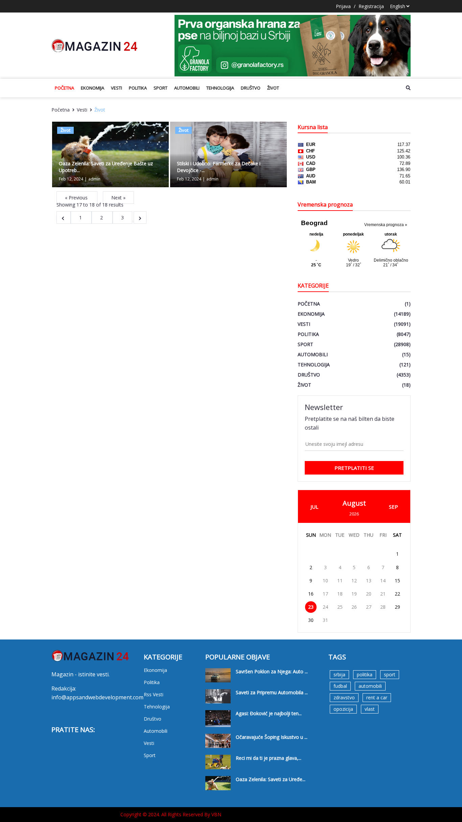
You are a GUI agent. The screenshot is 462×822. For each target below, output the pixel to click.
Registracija (371, 6)
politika (364, 674)
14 (383, 580)
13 (368, 580)
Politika (138, 88)
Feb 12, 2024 (71, 179)
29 (397, 607)
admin (94, 179)
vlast (370, 709)
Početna (64, 88)
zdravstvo (344, 697)
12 (354, 580)
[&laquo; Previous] (63, 217)
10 (325, 580)
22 (397, 593)
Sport (160, 88)
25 (340, 607)
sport (389, 674)
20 (368, 593)
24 (325, 607)
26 (354, 607)
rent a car (376, 697)
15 (397, 580)
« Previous (77, 197)
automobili (370, 686)
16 (311, 593)
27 (368, 607)
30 (311, 620)
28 (383, 607)
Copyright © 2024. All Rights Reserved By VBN (170, 814)
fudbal (340, 686)
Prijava (343, 6)
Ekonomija (92, 88)
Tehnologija (220, 88)
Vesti (116, 88)
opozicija (343, 709)
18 (340, 593)
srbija (339, 674)
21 (383, 593)
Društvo (250, 88)
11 (340, 580)
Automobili (187, 88)
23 (311, 607)
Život (273, 88)
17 (325, 593)
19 (354, 593)
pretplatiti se (354, 467)
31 (325, 620)
